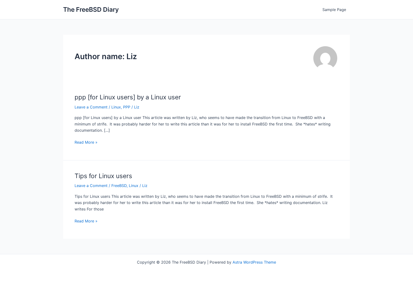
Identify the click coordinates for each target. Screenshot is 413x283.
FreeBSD (119, 185)
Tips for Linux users (103, 176)
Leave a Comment (91, 107)
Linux (116, 107)
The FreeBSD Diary (91, 9)
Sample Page (334, 9)
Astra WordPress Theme (254, 262)
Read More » (86, 142)
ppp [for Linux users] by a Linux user (128, 97)
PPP (126, 107)
